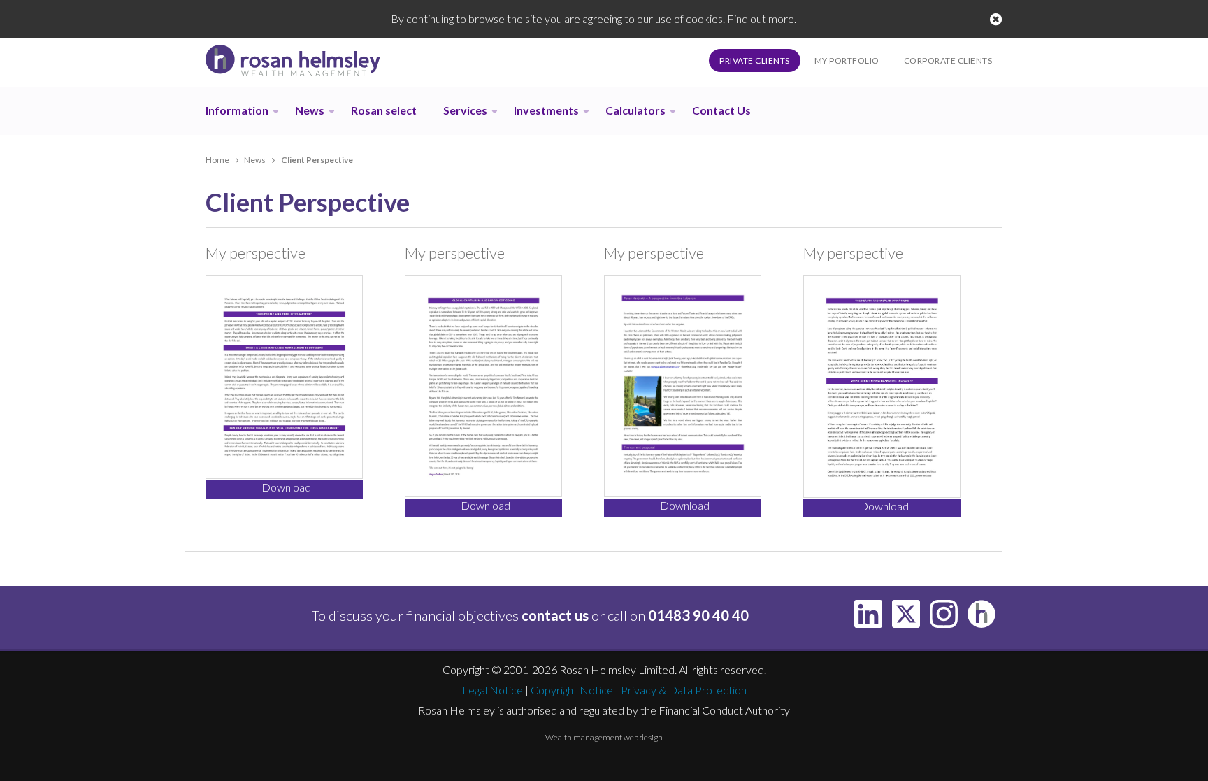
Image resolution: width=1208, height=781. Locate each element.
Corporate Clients (948, 60)
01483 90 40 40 (698, 615)
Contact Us (721, 110)
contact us (555, 615)
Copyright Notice (572, 689)
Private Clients (754, 60)
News (309, 110)
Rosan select (384, 110)
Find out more (760, 18)
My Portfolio (846, 60)
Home (217, 160)
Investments (546, 110)
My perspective (255, 252)
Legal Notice (492, 689)
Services (465, 110)
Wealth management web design (604, 737)
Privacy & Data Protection (684, 689)
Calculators (635, 110)
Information (237, 110)
